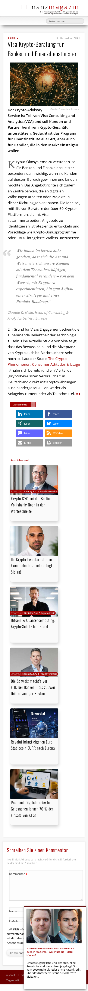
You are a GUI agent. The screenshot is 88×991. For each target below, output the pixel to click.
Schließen (83, 909)
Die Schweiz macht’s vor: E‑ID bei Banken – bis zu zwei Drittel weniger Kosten (33, 687)
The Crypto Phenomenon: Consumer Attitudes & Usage (44, 361)
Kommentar (18, 874)
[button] (29, 414)
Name (18, 912)
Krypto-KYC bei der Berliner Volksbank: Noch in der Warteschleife (32, 505)
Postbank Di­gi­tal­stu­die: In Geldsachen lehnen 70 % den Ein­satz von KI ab (32, 809)
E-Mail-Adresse (18, 924)
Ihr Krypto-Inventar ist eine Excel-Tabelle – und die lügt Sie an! (31, 565)
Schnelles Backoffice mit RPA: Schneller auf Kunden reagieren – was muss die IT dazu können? (50, 952)
